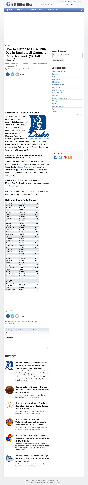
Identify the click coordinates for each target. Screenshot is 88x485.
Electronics (56, 82)
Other (54, 103)
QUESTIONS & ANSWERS (35, 10)
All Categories (79, 114)
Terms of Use (60, 480)
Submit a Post (72, 1)
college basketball (22, 321)
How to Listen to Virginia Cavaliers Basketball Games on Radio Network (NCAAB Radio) (32, 406)
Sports (7, 45)
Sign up (64, 1)
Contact (38, 480)
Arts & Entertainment (59, 71)
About (32, 480)
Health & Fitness (58, 90)
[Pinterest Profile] (65, 157)
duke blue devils (10, 323)
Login (80, 1)
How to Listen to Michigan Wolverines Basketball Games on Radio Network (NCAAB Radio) (30, 422)
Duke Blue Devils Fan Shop (38, 139)
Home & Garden (57, 93)
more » (32, 381)
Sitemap (44, 480)
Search (70, 4)
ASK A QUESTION (53, 10)
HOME (11, 10)
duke (36, 321)
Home (26, 480)
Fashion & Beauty (58, 85)
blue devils (31, 321)
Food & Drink (56, 87)
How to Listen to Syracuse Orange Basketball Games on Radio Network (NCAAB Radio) (32, 389)
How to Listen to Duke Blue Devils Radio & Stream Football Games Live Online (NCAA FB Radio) (31, 365)
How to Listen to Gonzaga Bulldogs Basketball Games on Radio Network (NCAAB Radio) (32, 458)
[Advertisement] (44, 28)
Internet (55, 95)
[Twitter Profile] (81, 9)
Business (55, 74)
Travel (54, 111)
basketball (13, 321)
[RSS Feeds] (70, 157)
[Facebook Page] (77, 9)
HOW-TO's (20, 10)
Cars (54, 77)
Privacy (51, 480)
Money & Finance (58, 101)
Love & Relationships (59, 98)
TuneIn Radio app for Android (29, 167)
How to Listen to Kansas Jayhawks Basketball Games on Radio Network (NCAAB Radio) (32, 438)
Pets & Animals (57, 106)
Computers (56, 79)
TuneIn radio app (11, 186)
